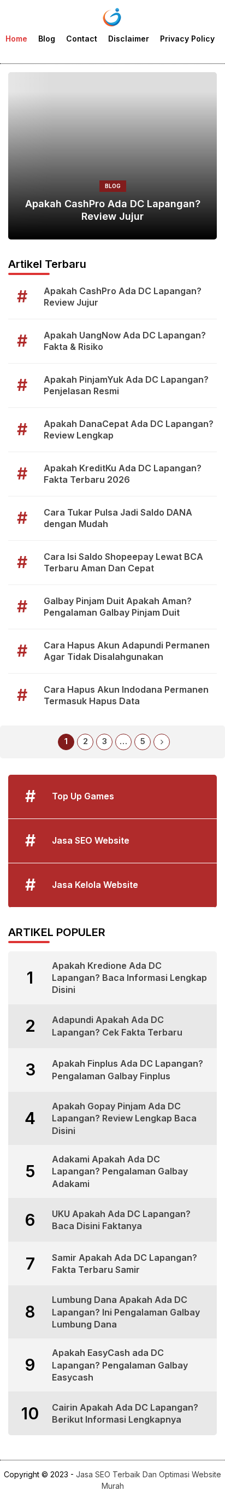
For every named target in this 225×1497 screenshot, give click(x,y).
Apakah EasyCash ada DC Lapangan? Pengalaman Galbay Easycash (120, 1365)
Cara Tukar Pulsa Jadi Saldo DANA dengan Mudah (118, 518)
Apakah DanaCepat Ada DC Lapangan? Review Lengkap (129, 429)
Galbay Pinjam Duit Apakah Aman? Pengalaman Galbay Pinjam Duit (118, 606)
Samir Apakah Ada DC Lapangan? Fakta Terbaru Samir (124, 1263)
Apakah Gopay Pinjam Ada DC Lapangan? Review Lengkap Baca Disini (124, 1118)
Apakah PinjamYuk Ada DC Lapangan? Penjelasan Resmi (126, 385)
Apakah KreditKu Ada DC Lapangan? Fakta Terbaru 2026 (123, 474)
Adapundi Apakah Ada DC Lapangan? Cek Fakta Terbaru (117, 1025)
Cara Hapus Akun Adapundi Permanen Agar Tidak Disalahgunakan (127, 651)
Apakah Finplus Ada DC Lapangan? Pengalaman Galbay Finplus (127, 1069)
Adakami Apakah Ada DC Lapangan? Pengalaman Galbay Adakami (120, 1171)
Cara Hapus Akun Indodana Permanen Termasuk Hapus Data (126, 695)
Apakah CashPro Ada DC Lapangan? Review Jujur (112, 210)
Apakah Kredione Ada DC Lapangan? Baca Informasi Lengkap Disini (129, 978)
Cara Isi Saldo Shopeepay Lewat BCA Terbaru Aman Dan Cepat (123, 562)
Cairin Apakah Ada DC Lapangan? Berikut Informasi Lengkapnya (125, 1413)
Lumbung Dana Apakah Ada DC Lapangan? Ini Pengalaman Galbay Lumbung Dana (126, 1312)
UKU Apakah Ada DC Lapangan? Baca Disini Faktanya (121, 1219)
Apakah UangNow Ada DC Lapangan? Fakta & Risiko (125, 341)
